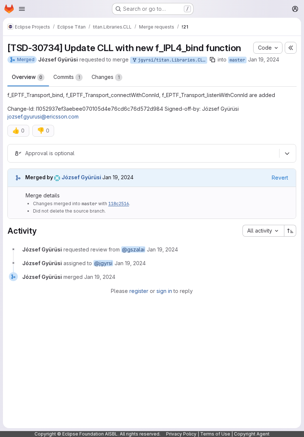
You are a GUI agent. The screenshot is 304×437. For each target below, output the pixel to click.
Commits (66, 77)
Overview (27, 77)
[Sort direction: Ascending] (290, 231)
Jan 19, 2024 (263, 59)
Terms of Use (215, 434)
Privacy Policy (181, 434)
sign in (164, 291)
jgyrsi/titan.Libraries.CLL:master (171, 60)
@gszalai (133, 249)
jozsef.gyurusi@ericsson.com (43, 116)
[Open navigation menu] (22, 9)
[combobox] (263, 231)
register (138, 291)
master (237, 60)
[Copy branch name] (212, 59)
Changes (106, 77)
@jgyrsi (103, 263)
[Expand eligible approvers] (286, 153)
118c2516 (118, 204)
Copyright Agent (252, 434)
